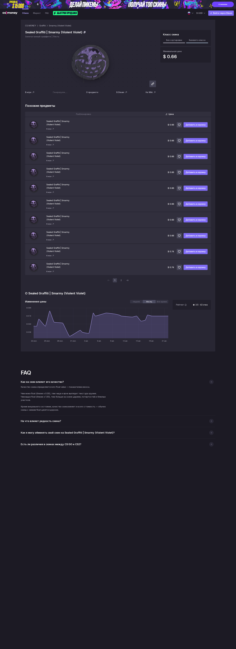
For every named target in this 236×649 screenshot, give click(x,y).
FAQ (47, 13)
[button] (211, 382)
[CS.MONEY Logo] (10, 13)
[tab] (136, 301)
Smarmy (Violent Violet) (60, 25)
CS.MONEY (30, 25)
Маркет (37, 13)
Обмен (25, 13)
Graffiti (42, 25)
